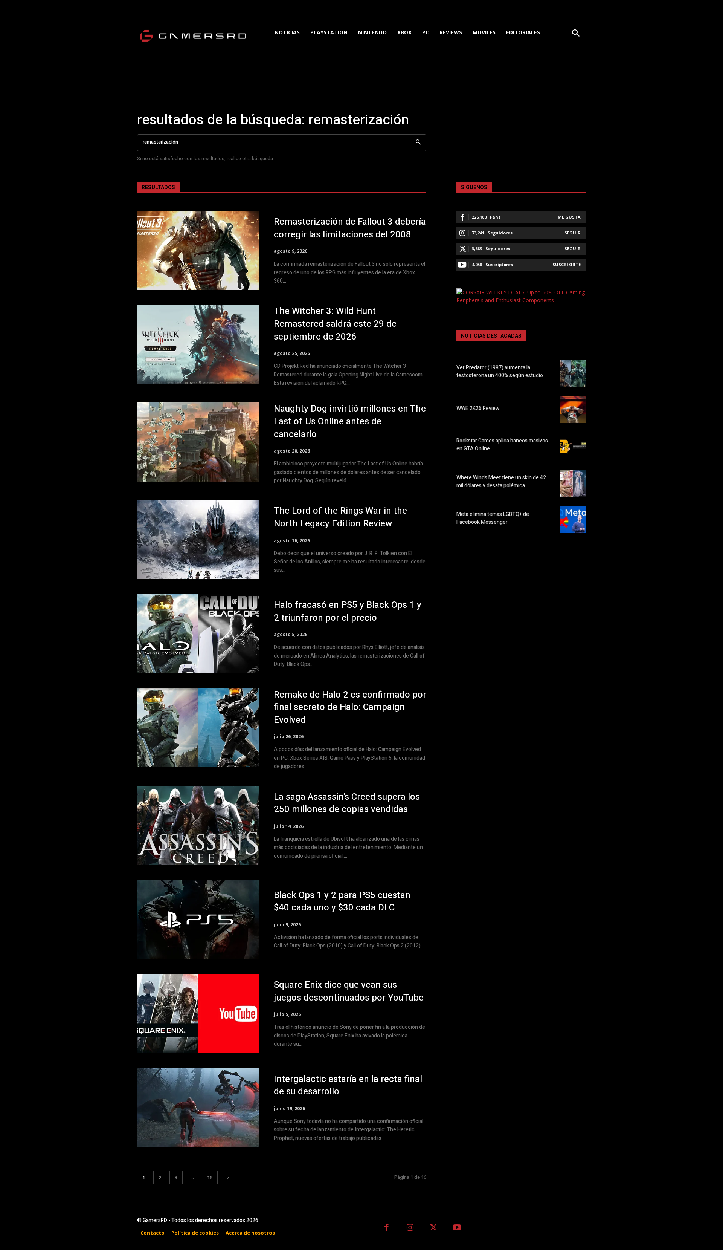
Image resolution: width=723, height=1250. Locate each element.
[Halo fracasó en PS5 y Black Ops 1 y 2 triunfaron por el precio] (198, 633)
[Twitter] (434, 1228)
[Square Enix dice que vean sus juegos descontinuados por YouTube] (198, 1013)
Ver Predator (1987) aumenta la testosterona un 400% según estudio (499, 371)
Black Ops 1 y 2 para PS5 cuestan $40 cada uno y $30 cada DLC (342, 902)
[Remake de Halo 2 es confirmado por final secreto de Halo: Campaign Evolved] (198, 728)
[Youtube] (457, 1228)
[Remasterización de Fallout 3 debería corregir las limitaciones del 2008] (198, 250)
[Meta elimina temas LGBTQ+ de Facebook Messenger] (573, 519)
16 (209, 1177)
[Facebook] (387, 1228)
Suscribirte (566, 264)
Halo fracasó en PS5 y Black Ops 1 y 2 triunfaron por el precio (347, 611)
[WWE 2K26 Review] (573, 409)
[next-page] (228, 1177)
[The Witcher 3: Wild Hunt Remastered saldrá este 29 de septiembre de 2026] (198, 344)
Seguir (572, 233)
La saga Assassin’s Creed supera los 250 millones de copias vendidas (347, 803)
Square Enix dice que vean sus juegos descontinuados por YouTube (349, 991)
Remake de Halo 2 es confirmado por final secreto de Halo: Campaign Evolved (350, 707)
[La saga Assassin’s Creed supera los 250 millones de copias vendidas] (198, 825)
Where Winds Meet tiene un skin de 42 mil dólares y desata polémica (501, 482)
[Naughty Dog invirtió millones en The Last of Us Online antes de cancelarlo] (198, 442)
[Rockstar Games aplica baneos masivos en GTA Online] (573, 446)
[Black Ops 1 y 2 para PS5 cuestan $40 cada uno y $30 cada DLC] (198, 919)
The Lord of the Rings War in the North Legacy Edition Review (340, 517)
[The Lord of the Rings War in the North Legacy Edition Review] (198, 539)
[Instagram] (410, 1228)
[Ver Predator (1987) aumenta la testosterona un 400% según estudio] (573, 373)
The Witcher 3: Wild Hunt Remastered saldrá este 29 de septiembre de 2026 (335, 323)
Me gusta (569, 217)
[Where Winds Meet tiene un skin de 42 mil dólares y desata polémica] (573, 483)
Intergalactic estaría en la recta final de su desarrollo (348, 1086)
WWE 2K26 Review (477, 408)
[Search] (418, 142)
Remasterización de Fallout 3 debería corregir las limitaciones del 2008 (350, 228)
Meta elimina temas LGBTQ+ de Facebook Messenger (492, 518)
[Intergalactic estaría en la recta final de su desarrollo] (198, 1107)
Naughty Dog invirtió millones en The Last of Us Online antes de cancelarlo (350, 421)
